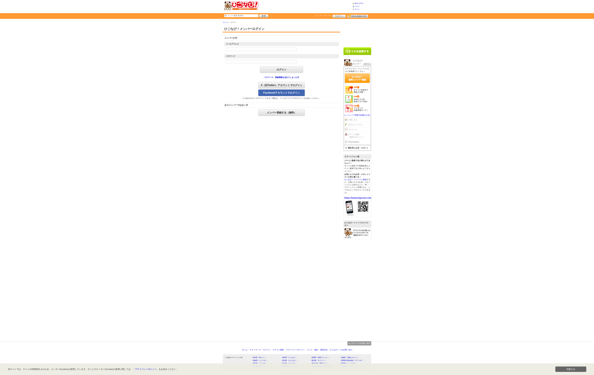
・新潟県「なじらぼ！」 (289, 360)
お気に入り (352, 120)
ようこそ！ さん (323, 15)
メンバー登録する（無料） (281, 112)
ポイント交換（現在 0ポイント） (356, 135)
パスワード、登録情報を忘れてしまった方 (281, 77)
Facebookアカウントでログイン (281, 92)
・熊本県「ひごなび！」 (289, 357)
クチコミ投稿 (278, 350)
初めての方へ (359, 3)
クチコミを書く (357, 51)
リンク (309, 350)
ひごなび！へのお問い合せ (341, 350)
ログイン (339, 16)
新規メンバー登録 (357, 16)
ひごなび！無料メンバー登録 (357, 78)
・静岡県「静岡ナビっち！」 (320, 357)
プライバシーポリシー (295, 350)
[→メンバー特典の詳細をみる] (357, 115)
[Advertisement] (305, 6)
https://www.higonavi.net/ (357, 198)
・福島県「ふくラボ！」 (259, 360)
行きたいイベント (355, 125)
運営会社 (324, 350)
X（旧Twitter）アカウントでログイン (281, 85)
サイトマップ (255, 350)
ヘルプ (357, 6)
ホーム (357, 9)
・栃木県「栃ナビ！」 (259, 357)
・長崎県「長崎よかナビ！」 (350, 357)
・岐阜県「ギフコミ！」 (318, 360)
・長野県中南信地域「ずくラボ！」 (352, 360)
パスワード (230, 56)
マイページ (352, 130)
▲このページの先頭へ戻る (359, 343)
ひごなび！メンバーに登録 (355, 179)
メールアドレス (232, 44)
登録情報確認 (353, 142)
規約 (316, 350)
